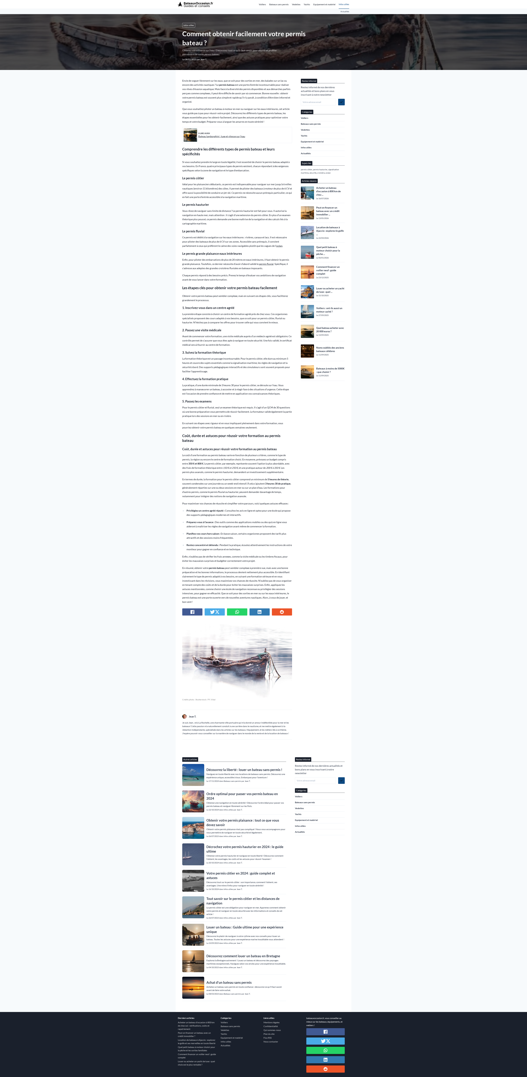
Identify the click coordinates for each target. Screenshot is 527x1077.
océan (279, 245)
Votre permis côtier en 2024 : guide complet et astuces (240, 875)
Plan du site (269, 1034)
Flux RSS (268, 1037)
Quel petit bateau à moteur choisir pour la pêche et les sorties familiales (196, 1049)
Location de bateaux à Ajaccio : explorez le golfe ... (330, 231)
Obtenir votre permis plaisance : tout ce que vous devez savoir (242, 822)
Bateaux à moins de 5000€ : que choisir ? (330, 370)
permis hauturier (320, 169)
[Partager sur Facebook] (192, 612)
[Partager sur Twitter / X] (215, 612)
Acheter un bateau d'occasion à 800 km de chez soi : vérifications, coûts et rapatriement (196, 1025)
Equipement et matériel (324, 4)
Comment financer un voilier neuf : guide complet (328, 270)
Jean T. (203, 59)
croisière (321, 173)
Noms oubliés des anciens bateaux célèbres (330, 349)
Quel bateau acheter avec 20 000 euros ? (330, 329)
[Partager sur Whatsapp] (237, 612)
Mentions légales (272, 1022)
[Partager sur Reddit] (282, 612)
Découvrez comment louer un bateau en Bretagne (243, 956)
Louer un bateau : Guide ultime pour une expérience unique (244, 929)
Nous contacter (271, 1041)
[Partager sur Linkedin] (260, 612)
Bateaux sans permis (279, 4)
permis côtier (306, 169)
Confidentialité (271, 1026)
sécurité (312, 173)
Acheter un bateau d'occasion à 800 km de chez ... (328, 191)
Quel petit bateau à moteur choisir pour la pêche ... (328, 250)
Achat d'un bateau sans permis (229, 982)
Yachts (307, 4)
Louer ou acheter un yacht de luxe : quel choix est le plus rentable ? (196, 1063)
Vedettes (296, 4)
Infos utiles (344, 4)
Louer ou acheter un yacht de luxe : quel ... (330, 290)
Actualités (344, 11)
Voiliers (262, 4)
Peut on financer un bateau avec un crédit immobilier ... (328, 211)
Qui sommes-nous (272, 1030)
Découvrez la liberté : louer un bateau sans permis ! (244, 770)
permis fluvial (266, 264)
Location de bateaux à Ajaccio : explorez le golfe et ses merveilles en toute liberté (196, 1041)
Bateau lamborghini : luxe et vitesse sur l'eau (221, 136)
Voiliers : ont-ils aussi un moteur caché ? (329, 310)
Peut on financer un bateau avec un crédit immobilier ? (194, 1034)
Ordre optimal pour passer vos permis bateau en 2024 (242, 796)
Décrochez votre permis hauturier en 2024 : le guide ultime (244, 849)
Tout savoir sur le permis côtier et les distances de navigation (243, 901)
